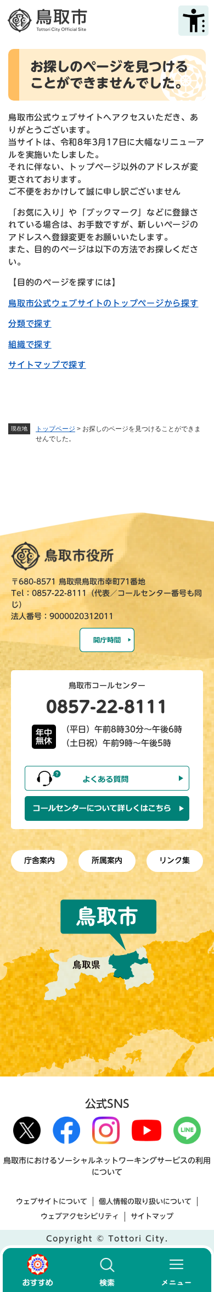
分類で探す (30, 323)
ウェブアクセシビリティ (80, 1216)
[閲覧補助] (193, 20)
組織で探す (30, 344)
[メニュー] (176, 1270)
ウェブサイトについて (51, 1201)
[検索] (107, 1270)
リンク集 (174, 860)
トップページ (55, 429)
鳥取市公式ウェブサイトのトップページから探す (103, 303)
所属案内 (107, 860)
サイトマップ (152, 1216)
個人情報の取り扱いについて (145, 1201)
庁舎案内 (39, 860)
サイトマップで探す (47, 365)
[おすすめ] (37, 1270)
